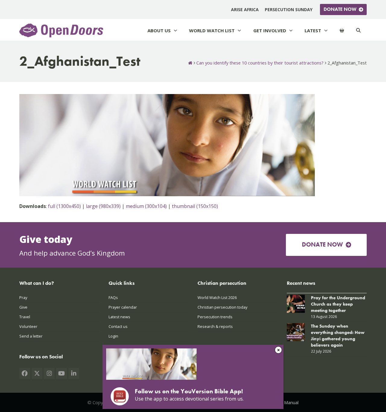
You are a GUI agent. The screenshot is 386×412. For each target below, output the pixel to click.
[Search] (358, 30)
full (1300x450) (64, 206)
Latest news (119, 316)
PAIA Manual (286, 402)
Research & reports (215, 326)
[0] (342, 30)
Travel (24, 316)
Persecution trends (215, 316)
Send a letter (31, 336)
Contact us (118, 326)
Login (113, 336)
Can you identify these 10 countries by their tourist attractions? (260, 63)
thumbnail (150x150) (195, 206)
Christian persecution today (222, 307)
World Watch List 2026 (217, 297)
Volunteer (28, 326)
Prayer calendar (123, 307)
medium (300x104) (146, 206)
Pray (23, 297)
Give (23, 307)
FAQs (113, 297)
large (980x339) (103, 206)
